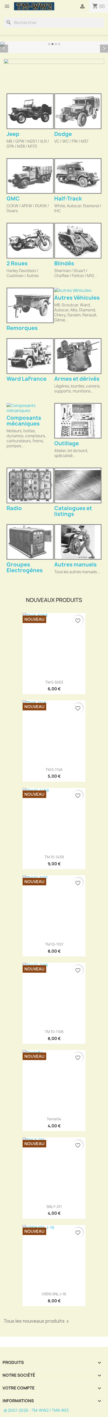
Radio (14, 508)
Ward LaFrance (26, 378)
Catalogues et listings (73, 511)
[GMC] (30, 176)
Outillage (66, 443)
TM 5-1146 (54, 769)
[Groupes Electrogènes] (30, 542)
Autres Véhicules (77, 297)
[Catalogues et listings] (77, 485)
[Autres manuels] (77, 542)
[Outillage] (77, 421)
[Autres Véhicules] (77, 290)
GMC (13, 198)
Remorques (22, 328)
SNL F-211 (54, 1206)
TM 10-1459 (54, 857)
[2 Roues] (30, 240)
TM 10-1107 (54, 944)
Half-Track (68, 198)
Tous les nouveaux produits (37, 1321)
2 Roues (17, 263)
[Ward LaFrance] (30, 356)
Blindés (64, 263)
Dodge (63, 134)
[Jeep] (30, 111)
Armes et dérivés (76, 378)
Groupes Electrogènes (25, 567)
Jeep (13, 134)
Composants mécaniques (24, 420)
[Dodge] (77, 111)
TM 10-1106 (54, 1031)
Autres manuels (75, 564)
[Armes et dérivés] (77, 356)
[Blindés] (77, 240)
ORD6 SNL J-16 (54, 1294)
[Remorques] (30, 305)
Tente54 (54, 1119)
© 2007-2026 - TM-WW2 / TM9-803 (36, 1410)
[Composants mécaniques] (30, 408)
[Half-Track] (77, 176)
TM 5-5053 (54, 682)
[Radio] (30, 485)
